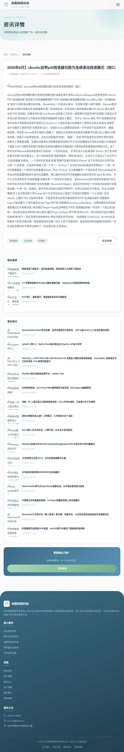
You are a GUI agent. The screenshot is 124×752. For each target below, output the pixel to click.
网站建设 (14, 240)
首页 (6, 54)
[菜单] (118, 4)
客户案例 (8, 676)
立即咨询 (62, 568)
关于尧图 (8, 687)
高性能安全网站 (11, 647)
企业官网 (28, 240)
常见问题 (56, 746)
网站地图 (8, 698)
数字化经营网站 (11, 636)
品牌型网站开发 (11, 642)
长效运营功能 (10, 652)
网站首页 (8, 670)
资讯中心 (14, 54)
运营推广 (42, 240)
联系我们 (8, 692)
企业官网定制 (10, 630)
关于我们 (46, 746)
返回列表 (107, 240)
